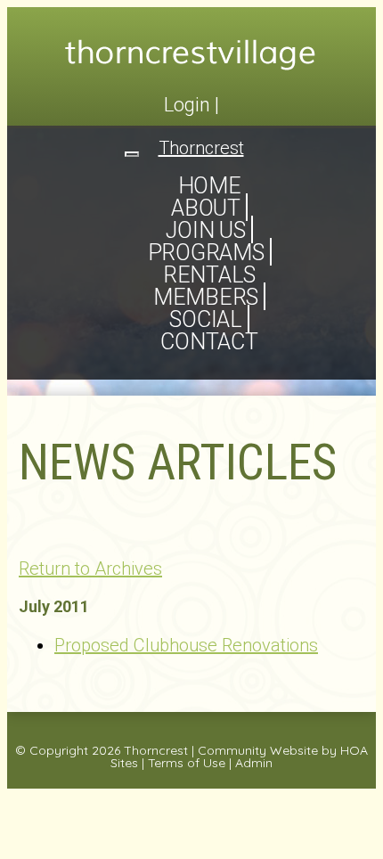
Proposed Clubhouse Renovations (186, 645)
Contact (208, 342)
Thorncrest (156, 750)
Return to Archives (90, 568)
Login (187, 105)
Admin (254, 763)
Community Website (258, 750)
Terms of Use (186, 763)
